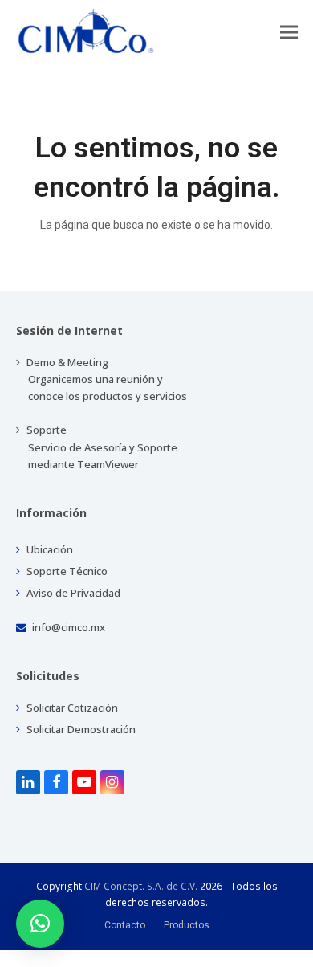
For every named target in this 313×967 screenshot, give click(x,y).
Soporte (100, 446)
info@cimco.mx (68, 627)
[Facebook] (56, 782)
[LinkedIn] (28, 782)
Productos (186, 925)
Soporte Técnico (66, 571)
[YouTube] (84, 782)
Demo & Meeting (105, 379)
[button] (289, 32)
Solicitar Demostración (80, 729)
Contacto (124, 925)
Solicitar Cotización (71, 707)
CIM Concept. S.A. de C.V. (140, 886)
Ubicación (48, 549)
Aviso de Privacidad (72, 593)
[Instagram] (112, 782)
